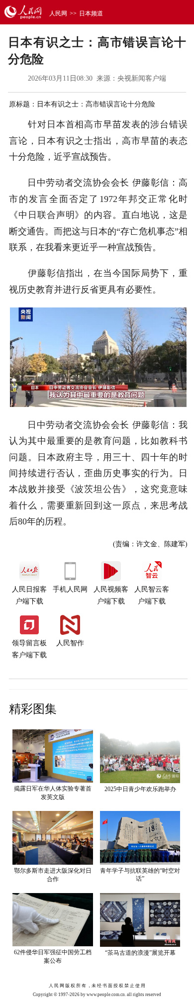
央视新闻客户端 (141, 78)
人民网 (58, 13)
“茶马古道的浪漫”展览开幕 (140, 952)
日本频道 (91, 13)
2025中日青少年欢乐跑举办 (140, 789)
